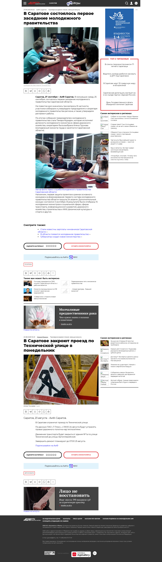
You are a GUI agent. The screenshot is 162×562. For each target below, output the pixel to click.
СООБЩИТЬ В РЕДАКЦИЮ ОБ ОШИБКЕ (55, 521)
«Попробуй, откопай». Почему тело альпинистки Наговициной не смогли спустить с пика (124, 157)
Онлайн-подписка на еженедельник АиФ (118, 519)
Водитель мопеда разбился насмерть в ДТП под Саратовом (119, 75)
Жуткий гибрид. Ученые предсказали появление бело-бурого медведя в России (124, 382)
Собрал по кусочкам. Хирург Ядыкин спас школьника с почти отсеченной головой (124, 118)
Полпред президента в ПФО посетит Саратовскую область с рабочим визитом (46, 283)
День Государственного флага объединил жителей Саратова (119, 103)
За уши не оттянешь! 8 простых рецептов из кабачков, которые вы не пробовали (124, 343)
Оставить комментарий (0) (81, 246)
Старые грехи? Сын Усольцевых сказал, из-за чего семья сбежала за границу (124, 126)
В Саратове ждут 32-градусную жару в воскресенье (119, 84)
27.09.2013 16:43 (29, 10)
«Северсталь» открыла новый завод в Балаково (45, 297)
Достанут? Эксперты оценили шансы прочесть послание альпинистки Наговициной (124, 358)
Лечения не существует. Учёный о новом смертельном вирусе (123, 365)
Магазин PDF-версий (92, 519)
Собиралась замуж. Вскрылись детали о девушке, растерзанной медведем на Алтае (123, 374)
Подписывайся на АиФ (46, 445)
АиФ (38, 406)
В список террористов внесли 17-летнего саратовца (119, 65)
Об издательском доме (51, 519)
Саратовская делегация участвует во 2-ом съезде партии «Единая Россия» (119, 94)
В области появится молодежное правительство (64, 234)
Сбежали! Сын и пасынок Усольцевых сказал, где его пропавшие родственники (124, 134)
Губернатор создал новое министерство (60, 237)
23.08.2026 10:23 (29, 337)
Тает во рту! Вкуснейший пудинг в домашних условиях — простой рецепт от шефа (123, 142)
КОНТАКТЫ (66, 519)
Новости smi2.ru (31, 330)
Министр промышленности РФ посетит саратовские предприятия (45, 291)
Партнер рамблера (63, 553)
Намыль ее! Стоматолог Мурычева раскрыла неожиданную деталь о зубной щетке (123, 351)
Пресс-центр (77, 519)
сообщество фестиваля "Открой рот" (37, 85)
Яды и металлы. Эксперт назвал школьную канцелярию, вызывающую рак (122, 150)
